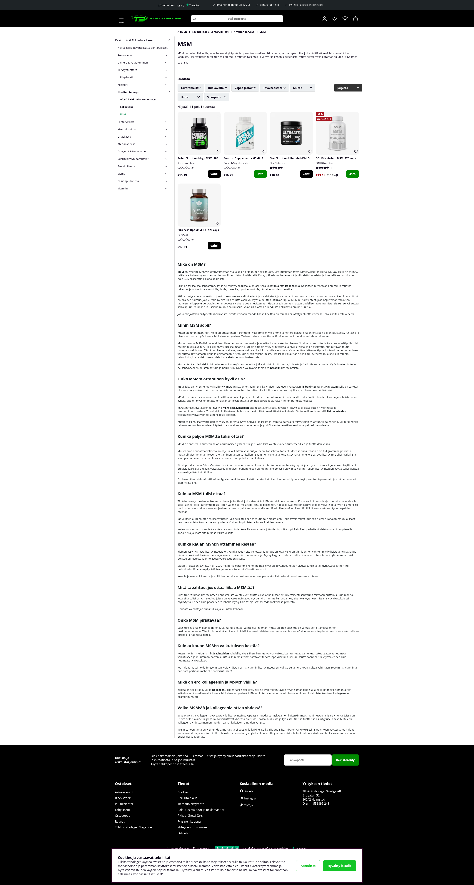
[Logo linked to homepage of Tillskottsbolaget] (157, 18)
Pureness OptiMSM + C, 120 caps (198, 230)
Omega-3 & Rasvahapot (132, 151)
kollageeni (218, 689)
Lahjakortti (122, 810)
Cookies (183, 792)
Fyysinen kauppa (189, 821)
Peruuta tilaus (187, 798)
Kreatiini (123, 84)
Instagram (251, 798)
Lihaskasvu (124, 136)
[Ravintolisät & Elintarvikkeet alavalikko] (167, 40)
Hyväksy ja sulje (339, 866)
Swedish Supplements (236, 163)
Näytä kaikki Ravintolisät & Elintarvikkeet (143, 47)
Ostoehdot (185, 833)
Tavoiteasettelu (274, 88)
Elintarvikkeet (126, 122)
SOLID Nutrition (324, 163)
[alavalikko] (167, 55)
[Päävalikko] (121, 18)
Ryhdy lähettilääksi (190, 816)
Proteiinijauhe (126, 166)
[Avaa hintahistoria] (337, 175)
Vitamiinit (123, 188)
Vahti (214, 174)
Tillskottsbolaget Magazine (133, 827)
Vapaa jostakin (245, 88)
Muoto (297, 88)
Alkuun (182, 32)
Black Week (123, 798)
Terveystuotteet (127, 70)
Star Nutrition (277, 163)
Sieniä (121, 173)
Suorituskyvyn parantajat (133, 159)
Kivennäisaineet (127, 129)
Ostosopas (122, 816)
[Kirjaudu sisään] (324, 19)
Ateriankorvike (126, 144)
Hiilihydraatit (126, 77)
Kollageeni (126, 107)
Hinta (184, 97)
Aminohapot (125, 55)
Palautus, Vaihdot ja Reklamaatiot (201, 810)
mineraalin (274, 368)
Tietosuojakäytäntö (191, 804)
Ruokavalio (216, 88)
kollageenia (292, 286)
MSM (262, 32)
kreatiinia (273, 286)
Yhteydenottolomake (192, 827)
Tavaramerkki (190, 88)
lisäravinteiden (336, 411)
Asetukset (308, 866)
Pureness (183, 234)
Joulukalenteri (124, 804)
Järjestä (342, 88)
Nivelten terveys (243, 32)
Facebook (251, 791)
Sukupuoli (214, 97)
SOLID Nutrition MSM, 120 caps (336, 158)
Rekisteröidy (345, 760)
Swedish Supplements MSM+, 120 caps (248, 158)
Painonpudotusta (128, 181)
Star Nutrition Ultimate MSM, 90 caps (294, 158)
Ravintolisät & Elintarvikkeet (210, 32)
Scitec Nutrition (186, 163)
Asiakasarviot (124, 792)
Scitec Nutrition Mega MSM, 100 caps (201, 158)
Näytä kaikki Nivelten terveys (138, 99)
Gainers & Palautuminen (133, 62)
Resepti (120, 821)
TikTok (248, 805)
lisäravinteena (311, 386)
